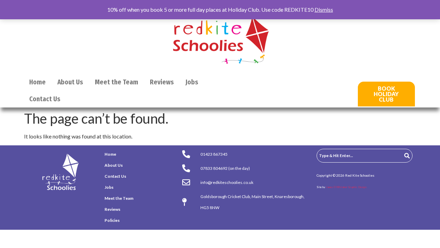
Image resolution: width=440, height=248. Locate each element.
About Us (70, 82)
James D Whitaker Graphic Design (346, 187)
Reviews (162, 82)
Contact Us (44, 99)
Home (37, 82)
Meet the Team (116, 82)
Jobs (192, 82)
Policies (112, 220)
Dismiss (324, 9)
